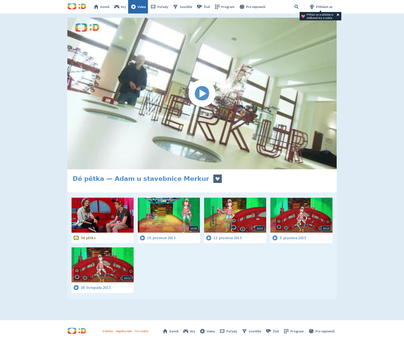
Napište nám (124, 331)
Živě (207, 7)
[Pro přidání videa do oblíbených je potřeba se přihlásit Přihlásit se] (217, 179)
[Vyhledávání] (296, 6)
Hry (123, 7)
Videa (142, 7)
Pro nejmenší (255, 7)
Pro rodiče (141, 331)
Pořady (162, 7)
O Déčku (107, 331)
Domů (104, 7)
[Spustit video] (202, 93)
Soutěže (186, 7)
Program (228, 7)
